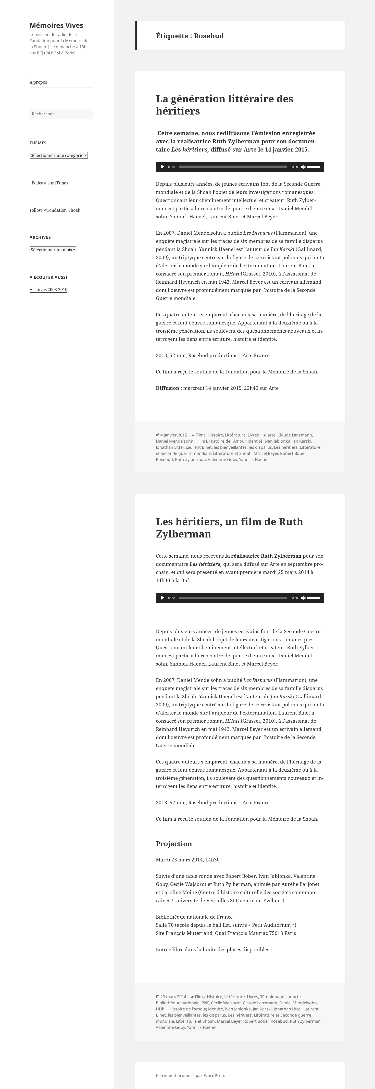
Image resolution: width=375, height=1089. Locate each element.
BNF (205, 1003)
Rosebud (164, 459)
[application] (240, 167)
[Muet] (303, 166)
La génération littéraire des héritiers (224, 104)
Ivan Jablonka (277, 441)
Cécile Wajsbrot (226, 1003)
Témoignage (272, 996)
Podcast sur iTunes (49, 183)
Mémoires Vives (56, 25)
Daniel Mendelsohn (174, 441)
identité (255, 441)
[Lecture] (162, 166)
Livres (253, 435)
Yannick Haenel (253, 459)
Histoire (215, 435)
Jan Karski (301, 441)
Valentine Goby (222, 459)
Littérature (235, 435)
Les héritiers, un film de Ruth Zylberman (229, 527)
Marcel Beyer (266, 453)
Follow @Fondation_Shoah (55, 210)
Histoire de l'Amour (227, 441)
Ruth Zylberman (190, 459)
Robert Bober (292, 453)
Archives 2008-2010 (48, 289)
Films (201, 435)
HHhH (201, 441)
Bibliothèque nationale (177, 1003)
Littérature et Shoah (232, 453)
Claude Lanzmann (295, 435)
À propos (38, 82)
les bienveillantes (230, 447)
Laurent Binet (199, 447)
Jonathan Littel (170, 447)
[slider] (314, 166)
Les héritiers (286, 447)
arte (272, 435)
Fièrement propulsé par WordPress (190, 1075)
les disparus (260, 447)
